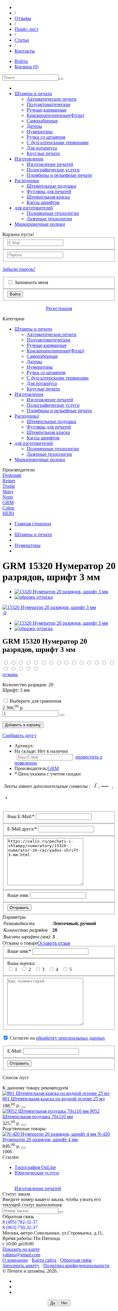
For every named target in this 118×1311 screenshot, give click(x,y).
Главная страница (33, 523)
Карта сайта (44, 1260)
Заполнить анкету (20, 1265)
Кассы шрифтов (43, 202)
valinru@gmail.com (21, 1254)
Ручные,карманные (47, 109)
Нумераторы (40, 131)
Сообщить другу (19, 735)
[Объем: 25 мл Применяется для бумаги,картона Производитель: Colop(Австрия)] (56, 1093)
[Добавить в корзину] (62, 715)
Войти (21, 61)
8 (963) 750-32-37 (20, 1227)
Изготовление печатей (50, 164)
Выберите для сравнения (35, 701)
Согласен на (57, 1038)
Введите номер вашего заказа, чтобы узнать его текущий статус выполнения (51, 1202)
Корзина (26, 66)
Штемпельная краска (48, 196)
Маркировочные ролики (40, 224)
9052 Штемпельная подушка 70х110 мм (51, 1114)
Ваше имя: (18, 895)
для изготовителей (34, 207)
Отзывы (23, 18)
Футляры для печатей (49, 191)
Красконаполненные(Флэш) (55, 115)
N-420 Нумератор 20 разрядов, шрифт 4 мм (56, 1136)
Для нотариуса (42, 148)
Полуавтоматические (48, 104)
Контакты (25, 50)
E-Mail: (14, 1051)
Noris (7, 497)
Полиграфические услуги (53, 169)
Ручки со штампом (46, 137)
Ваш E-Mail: (20, 816)
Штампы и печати (33, 93)
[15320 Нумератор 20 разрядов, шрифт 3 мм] (61, 591)
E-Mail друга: (22, 828)
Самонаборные (42, 120)
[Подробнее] (23, 1148)
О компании (15, 1260)
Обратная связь (76, 1260)
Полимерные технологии (53, 213)
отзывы (10, 674)
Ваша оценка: (21, 963)
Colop (8, 507)
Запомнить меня (31, 282)
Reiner (8, 480)
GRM (8, 502)
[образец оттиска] (34, 597)
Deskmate (11, 475)
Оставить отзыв (54, 943)
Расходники (27, 180)
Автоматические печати (52, 99)
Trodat (8, 486)
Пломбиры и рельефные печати (59, 175)
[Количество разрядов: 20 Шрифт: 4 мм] (49, 1134)
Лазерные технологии (49, 218)
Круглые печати (43, 153)
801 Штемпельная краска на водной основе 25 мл (53, 1098)
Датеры (34, 126)
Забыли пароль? (18, 269)
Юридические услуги (37, 1172)
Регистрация (59, 308)
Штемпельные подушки (51, 186)
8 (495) (20, 1222)
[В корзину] (23, 1107)
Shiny (8, 491)
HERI (8, 513)
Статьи (22, 40)
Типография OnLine (35, 1167)
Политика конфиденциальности (76, 1265)
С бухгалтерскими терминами (58, 142)
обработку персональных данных (70, 1038)
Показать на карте (21, 1249)
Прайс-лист (26, 29)
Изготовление (29, 158)
